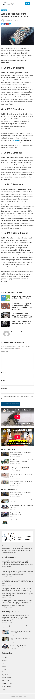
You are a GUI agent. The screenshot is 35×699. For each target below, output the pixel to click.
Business (4, 660)
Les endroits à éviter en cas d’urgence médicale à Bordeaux (21, 453)
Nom (3, 373)
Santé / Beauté (6, 686)
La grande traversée (20, 696)
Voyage (4, 689)
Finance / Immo (6, 672)
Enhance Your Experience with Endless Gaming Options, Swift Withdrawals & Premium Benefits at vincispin (17, 581)
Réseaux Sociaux (7, 683)
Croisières (15, 140)
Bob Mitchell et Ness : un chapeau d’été (21, 520)
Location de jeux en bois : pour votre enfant (15, 626)
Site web (4, 388)
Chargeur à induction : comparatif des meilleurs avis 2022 (20, 513)
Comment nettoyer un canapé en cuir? (21, 500)
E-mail (3, 381)
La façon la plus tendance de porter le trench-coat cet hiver (21, 482)
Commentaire (6, 352)
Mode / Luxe (6, 680)
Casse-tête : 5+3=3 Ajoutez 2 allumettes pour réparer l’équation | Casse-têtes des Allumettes (22, 306)
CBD (3, 663)
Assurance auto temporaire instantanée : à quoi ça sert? (18, 646)
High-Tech (5, 675)
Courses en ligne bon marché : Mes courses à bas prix (21, 632)
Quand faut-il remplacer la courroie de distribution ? (21, 322)
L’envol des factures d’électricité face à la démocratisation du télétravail (21, 460)
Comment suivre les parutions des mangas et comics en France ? (19, 468)
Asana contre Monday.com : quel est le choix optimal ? (21, 297)
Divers (4, 10)
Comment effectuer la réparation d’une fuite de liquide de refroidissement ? (22, 315)
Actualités (5, 657)
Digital (4, 666)
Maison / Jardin (6, 677)
